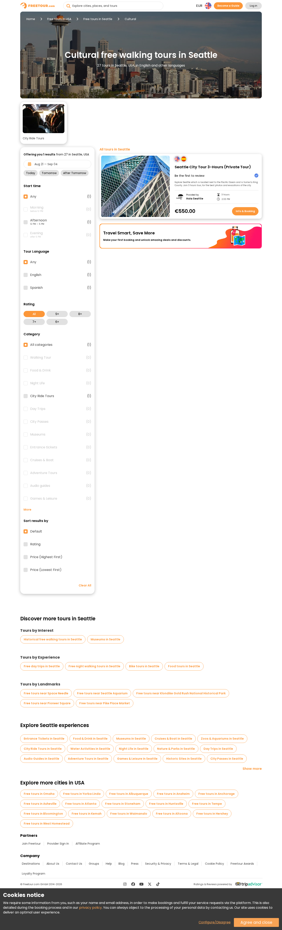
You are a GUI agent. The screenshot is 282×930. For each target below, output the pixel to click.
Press (135, 864)
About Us (52, 864)
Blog (121, 864)
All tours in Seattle (115, 149)
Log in (253, 5)
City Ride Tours (60, 396)
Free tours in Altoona (172, 814)
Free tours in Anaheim (173, 794)
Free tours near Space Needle (46, 693)
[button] (43, 123)
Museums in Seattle (105, 639)
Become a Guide (228, 5)
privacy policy (90, 907)
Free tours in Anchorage (216, 794)
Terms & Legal (188, 864)
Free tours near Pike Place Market (104, 703)
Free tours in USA (59, 19)
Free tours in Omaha (39, 794)
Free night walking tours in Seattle (94, 666)
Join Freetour (31, 844)
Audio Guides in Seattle (41, 759)
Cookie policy (214, 864)
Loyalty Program (33, 874)
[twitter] (149, 884)
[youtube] (141, 884)
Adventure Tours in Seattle (88, 759)
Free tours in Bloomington (43, 814)
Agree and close (256, 922)
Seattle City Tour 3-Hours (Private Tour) (213, 167)
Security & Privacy (158, 864)
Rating (35, 544)
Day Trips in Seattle (218, 749)
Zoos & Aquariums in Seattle (222, 739)
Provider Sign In (58, 844)
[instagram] (124, 884)
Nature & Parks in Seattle (176, 749)
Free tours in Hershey (212, 814)
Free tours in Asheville (40, 804)
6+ (57, 322)
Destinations (31, 864)
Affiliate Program (88, 844)
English (60, 275)
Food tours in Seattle (184, 666)
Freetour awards (242, 864)
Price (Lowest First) (46, 570)
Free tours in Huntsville (166, 804)
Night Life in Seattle (133, 749)
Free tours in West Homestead (47, 823)
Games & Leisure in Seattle (137, 759)
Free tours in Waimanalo (128, 814)
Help (109, 864)
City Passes (60, 422)
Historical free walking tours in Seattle (53, 639)
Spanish (60, 288)
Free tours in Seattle (97, 19)
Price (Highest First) (46, 557)
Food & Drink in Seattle (90, 739)
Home (30, 19)
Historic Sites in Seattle (184, 759)
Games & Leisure (60, 499)
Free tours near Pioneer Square (47, 703)
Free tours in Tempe (207, 804)
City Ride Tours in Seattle (43, 749)
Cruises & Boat (60, 460)
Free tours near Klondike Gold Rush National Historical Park (181, 693)
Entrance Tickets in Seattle (44, 739)
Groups (94, 864)
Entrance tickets (60, 447)
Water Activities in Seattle (90, 749)
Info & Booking (245, 211)
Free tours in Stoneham (122, 804)
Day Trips (60, 409)
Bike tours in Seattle (144, 666)
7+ (34, 322)
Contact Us (74, 864)
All (34, 314)
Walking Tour (60, 358)
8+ (80, 314)
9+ (57, 314)
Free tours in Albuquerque (128, 794)
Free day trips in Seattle (42, 666)
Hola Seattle (194, 198)
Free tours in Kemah (87, 814)
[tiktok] (157, 884)
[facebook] (133, 884)
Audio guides (60, 486)
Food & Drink (60, 370)
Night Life (60, 383)
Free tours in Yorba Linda (82, 794)
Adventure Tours (60, 473)
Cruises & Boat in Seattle (173, 739)
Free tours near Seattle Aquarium (102, 693)
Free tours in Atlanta (80, 804)
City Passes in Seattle (226, 759)
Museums (60, 434)
